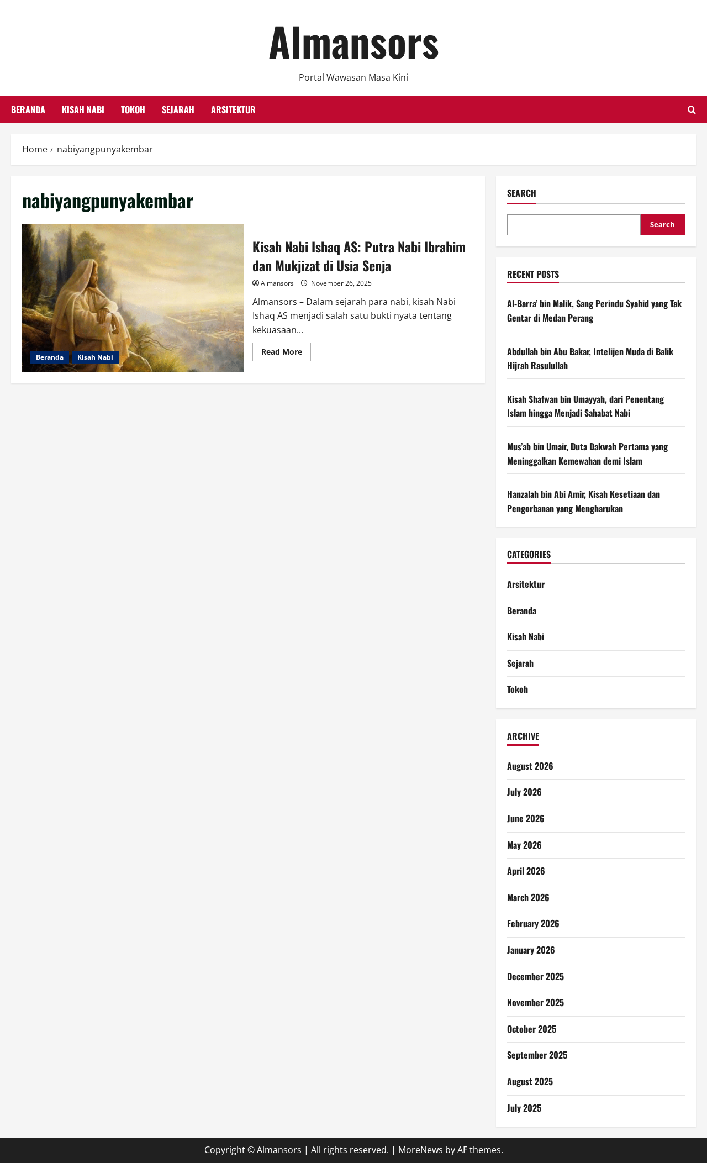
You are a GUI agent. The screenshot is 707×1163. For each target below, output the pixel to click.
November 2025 (535, 1002)
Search (521, 193)
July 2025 (524, 1107)
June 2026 (526, 818)
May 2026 (524, 844)
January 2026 (531, 949)
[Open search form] (692, 109)
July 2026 (524, 791)
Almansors (353, 40)
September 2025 (537, 1054)
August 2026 (530, 765)
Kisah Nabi (83, 109)
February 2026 (533, 923)
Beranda (28, 109)
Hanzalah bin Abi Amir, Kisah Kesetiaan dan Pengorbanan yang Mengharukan (583, 501)
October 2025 (531, 1028)
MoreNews (420, 1150)
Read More (286, 353)
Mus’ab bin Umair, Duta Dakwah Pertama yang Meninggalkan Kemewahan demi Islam (587, 453)
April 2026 (526, 870)
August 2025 (530, 1081)
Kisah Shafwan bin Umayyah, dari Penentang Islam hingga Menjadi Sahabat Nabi (585, 406)
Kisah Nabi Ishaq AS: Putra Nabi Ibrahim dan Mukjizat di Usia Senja (133, 298)
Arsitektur (233, 109)
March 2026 (528, 897)
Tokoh (133, 109)
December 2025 (535, 976)
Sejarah (178, 109)
